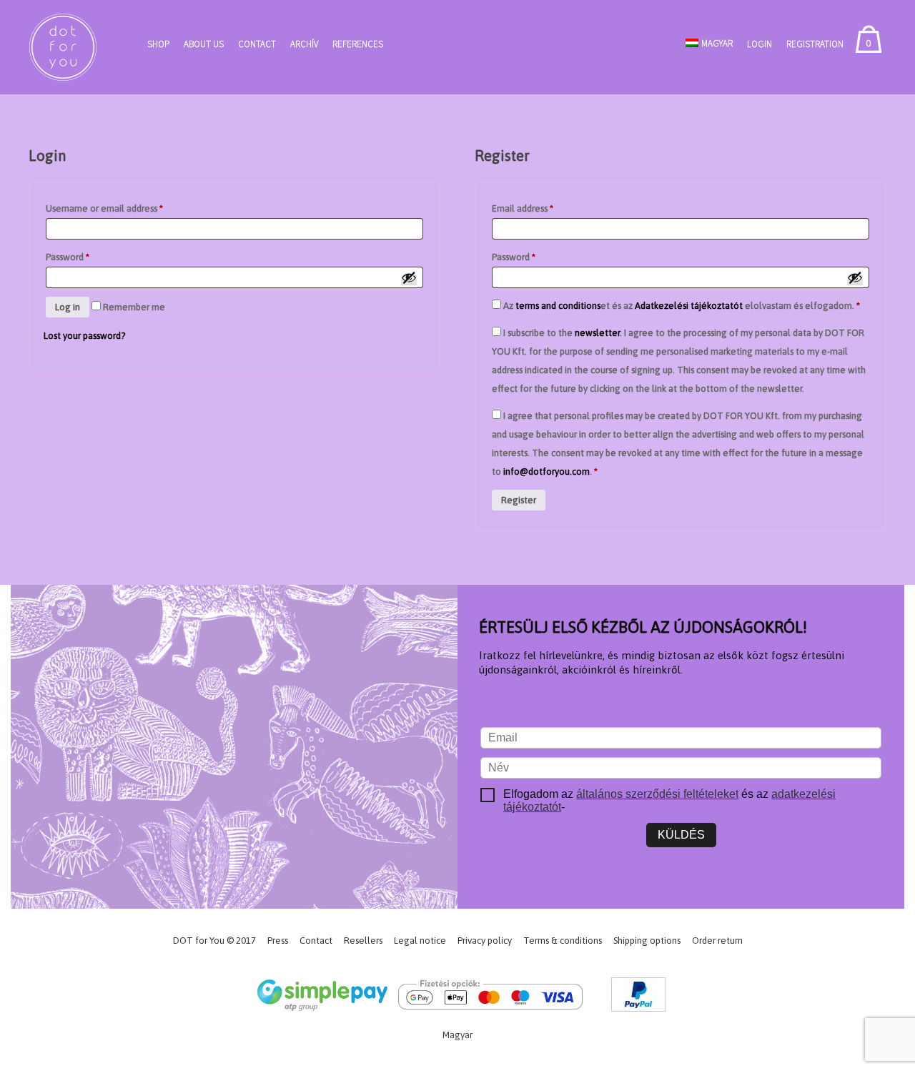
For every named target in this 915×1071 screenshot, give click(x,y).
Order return (717, 940)
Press (277, 940)
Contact (257, 44)
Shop (158, 44)
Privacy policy (485, 940)
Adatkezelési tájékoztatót (689, 305)
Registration (815, 44)
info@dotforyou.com (546, 471)
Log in (67, 307)
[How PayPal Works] (638, 997)
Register (518, 500)
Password (67, 257)
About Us (204, 44)
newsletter (597, 332)
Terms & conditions (562, 940)
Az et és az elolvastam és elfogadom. (680, 305)
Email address (522, 208)
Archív (304, 44)
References (357, 44)
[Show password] (409, 277)
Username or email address (104, 208)
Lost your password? (84, 335)
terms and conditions (557, 305)
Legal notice (420, 940)
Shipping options (647, 940)
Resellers (363, 940)
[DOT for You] (63, 47)
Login (759, 44)
